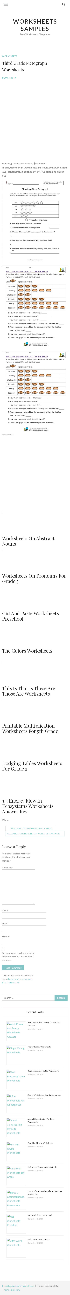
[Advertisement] (35, 118)
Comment (7, 867)
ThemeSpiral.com (11, 1289)
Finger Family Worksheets (39, 1046)
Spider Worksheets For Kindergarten (44, 1095)
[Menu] (5, 5)
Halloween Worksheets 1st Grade (42, 1167)
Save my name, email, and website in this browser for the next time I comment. (18, 956)
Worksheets (9, 56)
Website (6, 936)
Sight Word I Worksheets (39, 1239)
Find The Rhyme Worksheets (40, 1143)
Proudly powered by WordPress (18, 1285)
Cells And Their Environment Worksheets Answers (33, 833)
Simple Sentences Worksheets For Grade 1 (31, 828)
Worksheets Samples (35, 25)
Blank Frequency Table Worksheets (43, 1070)
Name (5, 910)
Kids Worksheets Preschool (40, 1215)
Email (5, 923)
